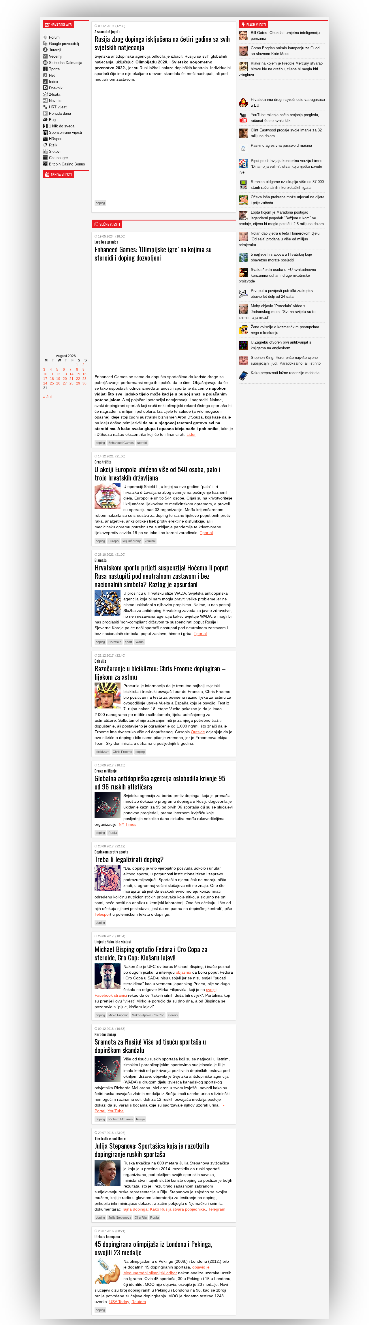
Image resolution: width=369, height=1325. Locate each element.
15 (78, 374)
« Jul (47, 397)
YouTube (116, 1111)
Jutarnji (55, 50)
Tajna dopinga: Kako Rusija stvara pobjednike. (164, 1209)
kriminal (150, 541)
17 (45, 379)
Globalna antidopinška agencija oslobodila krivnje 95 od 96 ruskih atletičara (160, 782)
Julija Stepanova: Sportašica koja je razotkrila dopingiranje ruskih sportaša (152, 1149)
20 (65, 379)
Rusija (112, 832)
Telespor (102, 914)
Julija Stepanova (119, 1217)
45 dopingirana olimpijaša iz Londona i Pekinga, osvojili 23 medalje (153, 1248)
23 (84, 379)
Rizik (53, 145)
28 (71, 383)
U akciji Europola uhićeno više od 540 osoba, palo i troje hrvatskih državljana (157, 473)
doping (100, 203)
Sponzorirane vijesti (65, 132)
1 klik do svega (61, 126)
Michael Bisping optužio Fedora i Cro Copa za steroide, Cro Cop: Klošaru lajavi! (151, 953)
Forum (54, 37)
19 (58, 379)
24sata (54, 94)
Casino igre (58, 158)
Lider (191, 434)
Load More (283, 393)
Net (52, 75)
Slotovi (55, 151)
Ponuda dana (60, 113)
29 (78, 383)
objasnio (183, 972)
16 (84, 374)
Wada (139, 642)
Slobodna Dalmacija (65, 63)
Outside (198, 732)
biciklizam (102, 751)
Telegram (216, 1209)
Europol (113, 541)
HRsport (56, 139)
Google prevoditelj (64, 44)
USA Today (119, 1301)
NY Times (127, 824)
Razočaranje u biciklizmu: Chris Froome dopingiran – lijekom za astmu (160, 672)
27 (65, 383)
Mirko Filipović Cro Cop (148, 1015)
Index (53, 82)
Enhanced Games (121, 442)
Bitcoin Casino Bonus (67, 164)
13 (65, 374)
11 (52, 374)
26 (58, 383)
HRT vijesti (58, 107)
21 (71, 379)
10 (45, 374)
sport (128, 642)
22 (78, 379)
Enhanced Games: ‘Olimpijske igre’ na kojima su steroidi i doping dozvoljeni (153, 253)
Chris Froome (122, 751)
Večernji (55, 56)
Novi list (56, 101)
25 (52, 383)
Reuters (138, 1301)
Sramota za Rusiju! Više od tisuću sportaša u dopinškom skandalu (150, 1045)
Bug (52, 120)
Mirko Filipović (118, 1015)
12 (58, 374)
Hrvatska (114, 642)
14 (71, 374)
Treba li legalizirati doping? (129, 859)
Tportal (55, 69)
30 (84, 383)
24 (45, 383)
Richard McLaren (120, 1119)
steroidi (142, 442)
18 (52, 379)
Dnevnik (56, 88)
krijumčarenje (132, 541)
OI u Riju (141, 1217)
